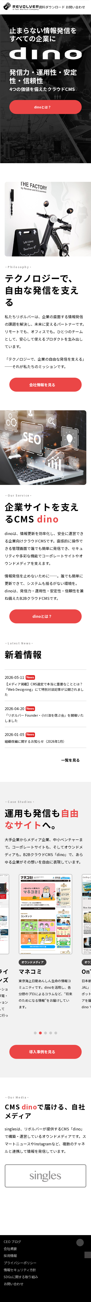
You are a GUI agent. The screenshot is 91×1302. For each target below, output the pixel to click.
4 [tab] (51, 1033)
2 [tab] (40, 1033)
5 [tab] (56, 1033)
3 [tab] (46, 1033)
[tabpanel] (45, 942)
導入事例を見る (42, 1051)
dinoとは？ (42, 107)
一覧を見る (70, 760)
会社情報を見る (42, 384)
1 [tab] (35, 1033)
